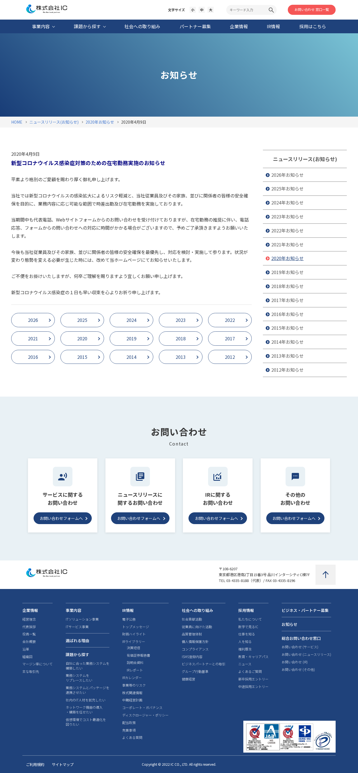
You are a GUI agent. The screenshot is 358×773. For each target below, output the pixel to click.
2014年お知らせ (287, 341)
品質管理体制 (192, 634)
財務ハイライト (134, 634)
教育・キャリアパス (253, 656)
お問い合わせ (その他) (298, 669)
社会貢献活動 (192, 619)
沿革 (25, 649)
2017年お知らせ (287, 300)
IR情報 (128, 610)
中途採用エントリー (253, 686)
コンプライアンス (195, 649)
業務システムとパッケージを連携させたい (87, 690)
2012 (230, 356)
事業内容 (73, 610)
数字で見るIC (248, 626)
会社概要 (29, 641)
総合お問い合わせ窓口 (301, 638)
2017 (230, 338)
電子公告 (129, 619)
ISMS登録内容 (192, 656)
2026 (33, 320)
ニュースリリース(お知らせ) (305, 158)
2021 (33, 338)
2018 (181, 338)
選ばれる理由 (77, 640)
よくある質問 (132, 737)
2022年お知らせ (287, 230)
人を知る (245, 641)
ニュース (244, 664)
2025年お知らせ (287, 188)
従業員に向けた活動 (197, 626)
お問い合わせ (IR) (295, 662)
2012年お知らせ (287, 369)
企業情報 (30, 610)
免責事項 (129, 730)
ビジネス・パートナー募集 (305, 610)
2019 (131, 338)
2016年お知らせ (287, 314)
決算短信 (133, 647)
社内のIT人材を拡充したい (85, 700)
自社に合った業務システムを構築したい (87, 665)
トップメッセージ (135, 626)
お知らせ (289, 624)
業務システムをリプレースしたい (79, 677)
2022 (230, 320)
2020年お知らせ (287, 258)
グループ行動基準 (195, 671)
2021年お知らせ (287, 244)
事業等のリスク (134, 685)
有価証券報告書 (138, 655)
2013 (181, 356)
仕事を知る (246, 634)
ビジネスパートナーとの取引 (203, 664)
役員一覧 (29, 634)
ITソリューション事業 (82, 619)
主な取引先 (30, 671)
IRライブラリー (133, 641)
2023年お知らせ (287, 216)
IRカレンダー (132, 677)
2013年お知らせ (287, 355)
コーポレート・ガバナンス (142, 707)
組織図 (27, 656)
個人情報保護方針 (195, 641)
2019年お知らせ (287, 272)
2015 (82, 356)
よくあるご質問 (250, 671)
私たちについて (250, 619)
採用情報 (246, 610)
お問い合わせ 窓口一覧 (312, 9)
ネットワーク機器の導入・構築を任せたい (84, 709)
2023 (181, 320)
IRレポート (135, 670)
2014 (131, 356)
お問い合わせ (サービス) (300, 647)
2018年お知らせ (287, 286)
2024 (131, 320)
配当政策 (129, 722)
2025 (82, 320)
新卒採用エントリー (253, 679)
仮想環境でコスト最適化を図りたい (86, 722)
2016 (33, 356)
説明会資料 (135, 662)
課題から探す (77, 654)
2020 (82, 338)
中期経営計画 (132, 700)
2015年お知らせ (287, 327)
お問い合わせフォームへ (61, 518)
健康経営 (188, 679)
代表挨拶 (29, 626)
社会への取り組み (197, 610)
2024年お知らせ (287, 202)
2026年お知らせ (287, 174)
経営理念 (29, 619)
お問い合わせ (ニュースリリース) (306, 654)
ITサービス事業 (77, 626)
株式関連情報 (132, 692)
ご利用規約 (35, 764)
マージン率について (37, 664)
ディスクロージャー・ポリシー (145, 715)
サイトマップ (63, 764)
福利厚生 (245, 649)
